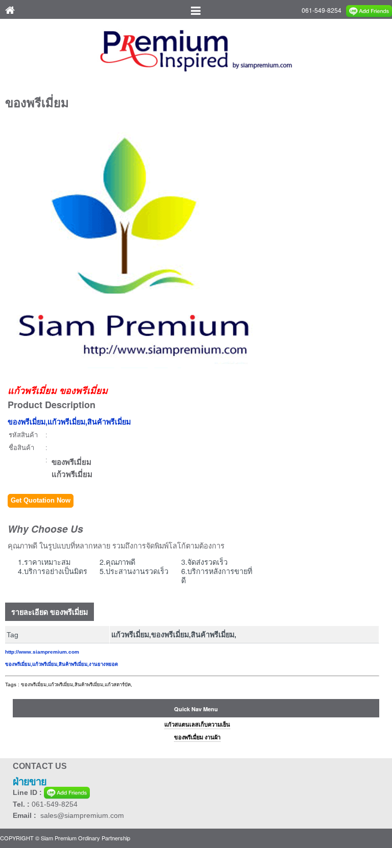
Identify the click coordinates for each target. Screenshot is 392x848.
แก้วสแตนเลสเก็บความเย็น (197, 724)
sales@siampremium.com (82, 815)
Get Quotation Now (40, 500)
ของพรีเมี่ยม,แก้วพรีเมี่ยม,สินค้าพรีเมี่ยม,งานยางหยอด (61, 664)
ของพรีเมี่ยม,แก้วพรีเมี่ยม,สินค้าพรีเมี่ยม (69, 421)
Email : (26, 815)
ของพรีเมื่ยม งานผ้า (197, 737)
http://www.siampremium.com (42, 652)
